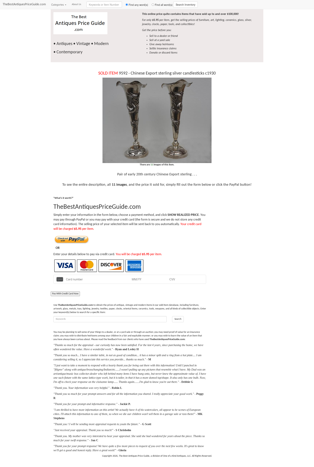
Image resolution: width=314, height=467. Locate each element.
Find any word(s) (138, 5)
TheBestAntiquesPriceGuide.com (24, 4)
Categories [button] (58, 4)
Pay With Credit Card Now (65, 293)
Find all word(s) (163, 5)
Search (177, 319)
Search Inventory (185, 4)
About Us (76, 4)
